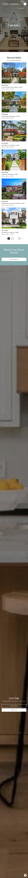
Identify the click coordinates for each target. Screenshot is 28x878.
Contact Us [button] (14, 710)
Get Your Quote (14, 259)
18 (19, 238)
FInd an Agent (14, 706)
